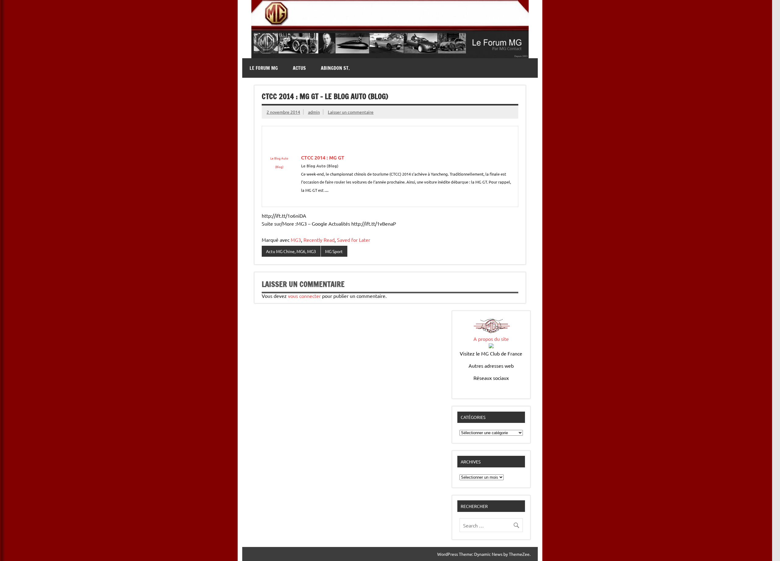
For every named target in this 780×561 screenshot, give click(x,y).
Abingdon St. (335, 68)
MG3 (296, 240)
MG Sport (334, 251)
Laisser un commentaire (351, 112)
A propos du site (491, 339)
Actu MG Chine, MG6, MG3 (291, 251)
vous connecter (304, 296)
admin (314, 112)
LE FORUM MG (264, 68)
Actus (299, 68)
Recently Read (319, 240)
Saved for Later (353, 240)
